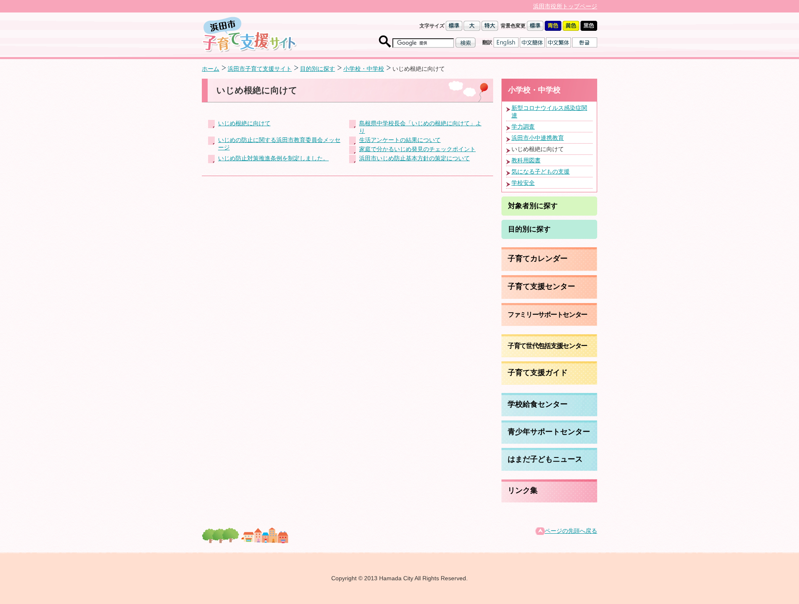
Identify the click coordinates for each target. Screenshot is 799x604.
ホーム (210, 68)
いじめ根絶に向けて (244, 123)
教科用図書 (526, 160)
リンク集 (523, 490)
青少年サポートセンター (549, 432)
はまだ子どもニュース (545, 459)
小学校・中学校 (363, 68)
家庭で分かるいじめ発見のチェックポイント (417, 149)
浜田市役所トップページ (565, 6)
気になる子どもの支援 (540, 171)
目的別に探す (317, 68)
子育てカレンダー (538, 258)
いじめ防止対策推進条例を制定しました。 (273, 158)
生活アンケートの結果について (400, 140)
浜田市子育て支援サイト (260, 68)
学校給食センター (538, 404)
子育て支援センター (541, 286)
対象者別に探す (533, 206)
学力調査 (523, 126)
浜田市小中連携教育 (537, 137)
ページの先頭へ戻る (571, 530)
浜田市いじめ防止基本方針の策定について (414, 158)
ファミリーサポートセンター (547, 314)
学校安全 (523, 182)
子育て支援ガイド (538, 372)
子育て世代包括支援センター (547, 345)
